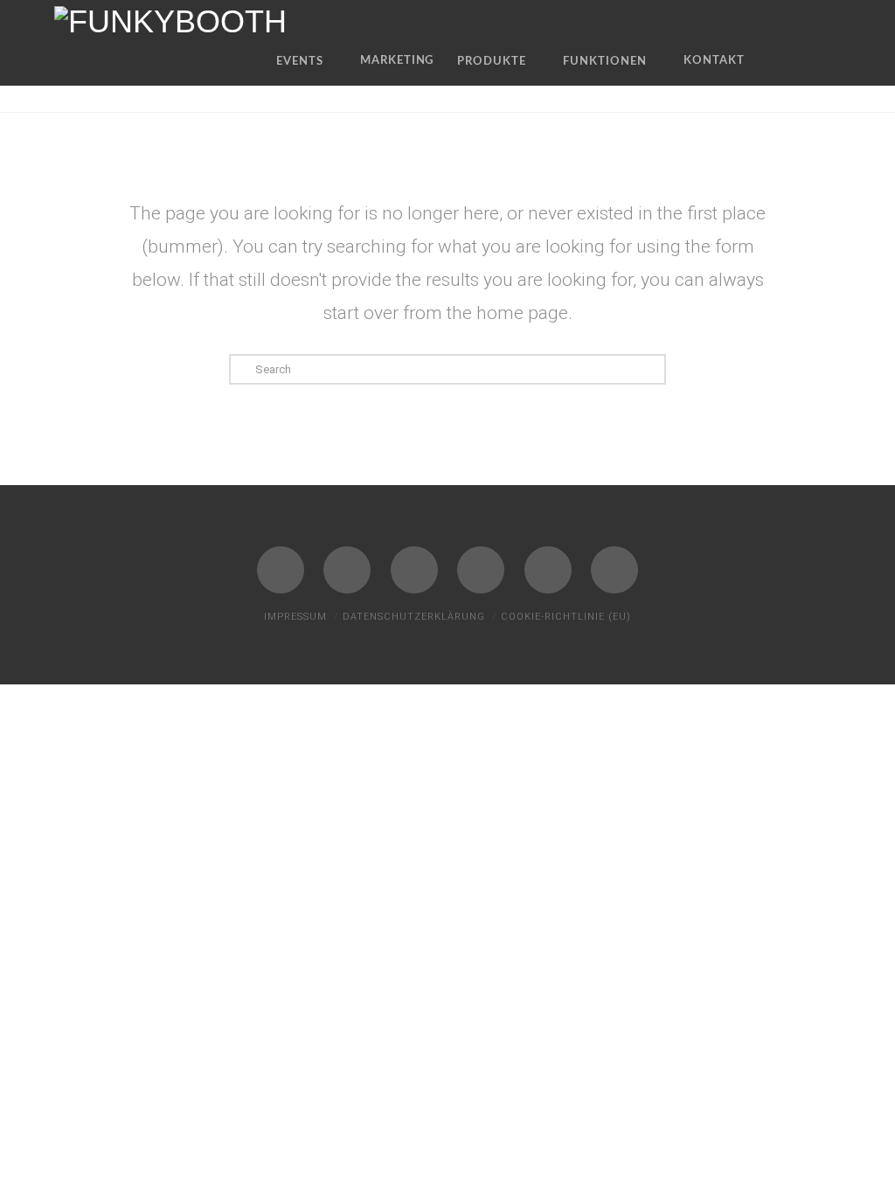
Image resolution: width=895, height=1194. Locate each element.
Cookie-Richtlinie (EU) (566, 616)
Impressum (295, 616)
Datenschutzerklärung (414, 616)
